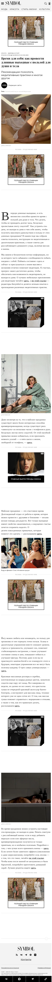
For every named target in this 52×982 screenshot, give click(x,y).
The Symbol (13, 3)
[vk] (21, 955)
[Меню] (2, 3)
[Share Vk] (6, 979)
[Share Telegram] (31, 979)
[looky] (35, 955)
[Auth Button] (49, 3)
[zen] (31, 955)
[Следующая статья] (26, 938)
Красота (4, 53)
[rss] (17, 955)
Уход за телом (18, 91)
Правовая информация (44, 967)
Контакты (26, 959)
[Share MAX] (18, 979)
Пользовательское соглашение (10, 967)
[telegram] (26, 955)
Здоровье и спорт (13, 53)
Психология (8, 91)
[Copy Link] (44, 979)
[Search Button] (45, 3)
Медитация (27, 91)
